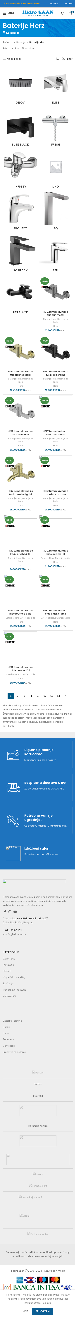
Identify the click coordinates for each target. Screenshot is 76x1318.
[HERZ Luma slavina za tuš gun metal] (55, 292)
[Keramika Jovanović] (38, 1201)
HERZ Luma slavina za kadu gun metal (55, 433)
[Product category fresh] (55, 128)
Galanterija (9, 958)
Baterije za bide (62, 558)
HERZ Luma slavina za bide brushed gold (20, 612)
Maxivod (38, 1095)
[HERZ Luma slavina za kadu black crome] (55, 471)
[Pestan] (38, 1072)
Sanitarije (8, 983)
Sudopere (8, 1039)
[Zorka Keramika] (38, 1234)
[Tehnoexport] (38, 1185)
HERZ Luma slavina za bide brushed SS (20, 669)
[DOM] (38, 1159)
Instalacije (9, 964)
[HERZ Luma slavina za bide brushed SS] (20, 648)
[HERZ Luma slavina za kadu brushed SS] (20, 531)
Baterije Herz (49, 319)
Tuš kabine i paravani (14, 989)
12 (44, 695)
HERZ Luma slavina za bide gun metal (55, 552)
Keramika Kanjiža (38, 1125)
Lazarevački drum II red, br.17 (30, 918)
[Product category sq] (55, 212)
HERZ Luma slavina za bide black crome (55, 612)
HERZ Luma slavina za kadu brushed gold (20, 492)
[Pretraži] (63, 13)
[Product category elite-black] (20, 128)
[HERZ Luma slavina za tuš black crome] (55, 352)
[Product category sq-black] (20, 254)
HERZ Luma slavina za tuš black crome (55, 373)
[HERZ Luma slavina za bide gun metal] (55, 531)
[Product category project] (20, 212)
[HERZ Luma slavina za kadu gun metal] (55, 412)
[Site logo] (38, 13)
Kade (6, 1033)
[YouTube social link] (15, 912)
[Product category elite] (55, 86)
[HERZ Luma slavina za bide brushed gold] (20, 591)
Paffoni (38, 1084)
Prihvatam (43, 1311)
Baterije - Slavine (12, 1020)
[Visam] (38, 1219)
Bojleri (6, 1026)
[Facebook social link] (5, 912)
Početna (8, 42)
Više (25, 1311)
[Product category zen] (55, 254)
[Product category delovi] (20, 86)
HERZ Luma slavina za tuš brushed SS (20, 433)
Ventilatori (9, 1045)
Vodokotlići (9, 995)
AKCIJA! (68, 3)
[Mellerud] (38, 1141)
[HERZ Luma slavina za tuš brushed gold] (20, 352)
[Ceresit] (38, 1111)
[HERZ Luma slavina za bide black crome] (55, 591)
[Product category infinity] (20, 170)
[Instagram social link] (9, 912)
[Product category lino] (55, 170)
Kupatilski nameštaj (14, 977)
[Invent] (38, 1174)
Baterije (20, 42)
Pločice (7, 970)
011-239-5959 (13, 930)
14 (58, 695)
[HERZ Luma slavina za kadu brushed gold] (20, 471)
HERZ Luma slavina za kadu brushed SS (20, 552)
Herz (55, 326)
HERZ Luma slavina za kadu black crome (55, 492)
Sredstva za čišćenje (14, 1051)
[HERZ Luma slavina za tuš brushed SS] (20, 412)
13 (51, 695)
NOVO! (54, 3)
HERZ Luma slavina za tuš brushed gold (20, 373)
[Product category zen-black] (20, 296)
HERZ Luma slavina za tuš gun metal (55, 313)
